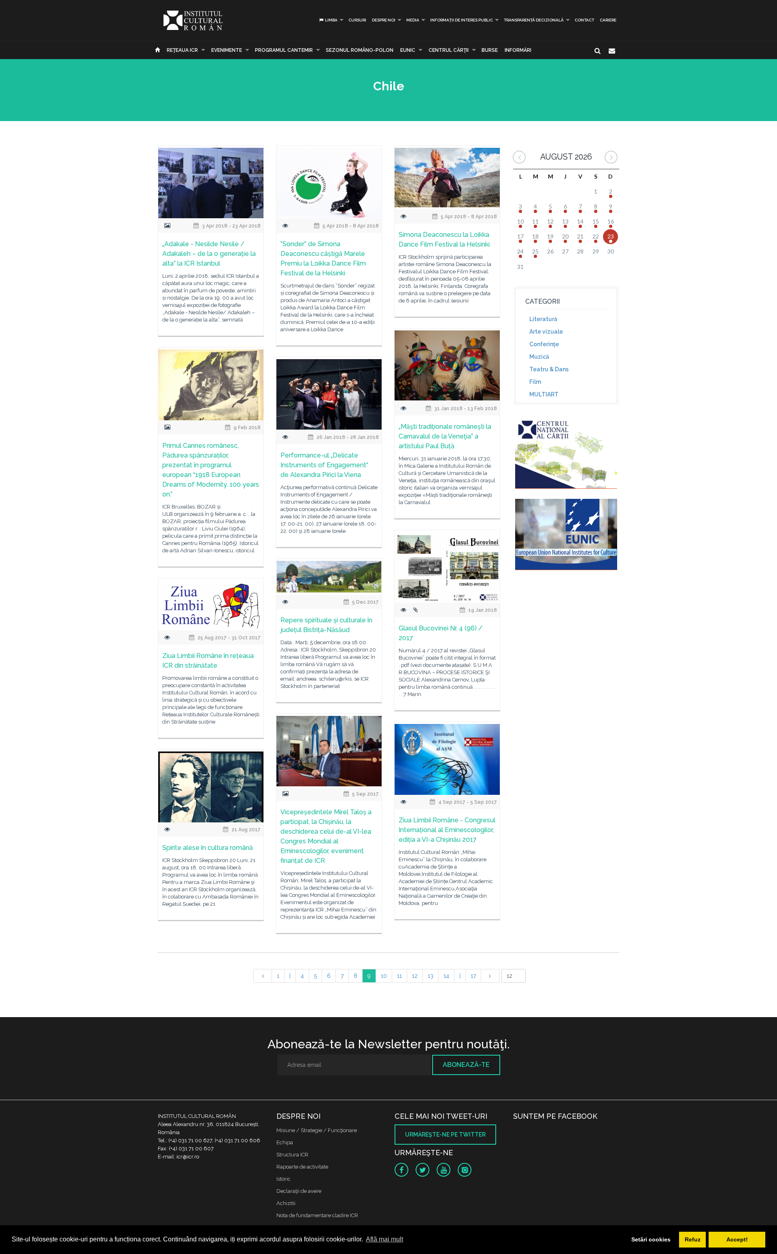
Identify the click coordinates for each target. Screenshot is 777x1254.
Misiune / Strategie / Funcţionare (316, 1130)
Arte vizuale (546, 331)
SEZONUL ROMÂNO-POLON (359, 50)
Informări (518, 50)
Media (412, 20)
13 (430, 976)
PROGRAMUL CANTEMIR (284, 50)
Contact (584, 20)
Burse (490, 50)
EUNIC (407, 50)
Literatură (543, 319)
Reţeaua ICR (182, 50)
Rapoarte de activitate (302, 1167)
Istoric (283, 1179)
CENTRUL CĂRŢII (449, 50)
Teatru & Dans (549, 369)
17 (473, 976)
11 (399, 976)
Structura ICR (292, 1155)
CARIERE (608, 20)
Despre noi (383, 20)
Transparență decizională (534, 20)
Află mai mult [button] (384, 1239)
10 (384, 976)
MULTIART (543, 394)
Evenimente (226, 50)
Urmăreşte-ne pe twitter (445, 1134)
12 (415, 976)
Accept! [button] (737, 1239)
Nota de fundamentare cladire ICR (317, 1215)
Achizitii (285, 1203)
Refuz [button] (693, 1239)
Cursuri (357, 20)
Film (535, 382)
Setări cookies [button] (651, 1239)
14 (446, 976)
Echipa (284, 1142)
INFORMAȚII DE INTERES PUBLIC (461, 20)
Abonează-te (466, 1065)
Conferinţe (544, 344)
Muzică (539, 356)
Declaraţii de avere (298, 1191)
